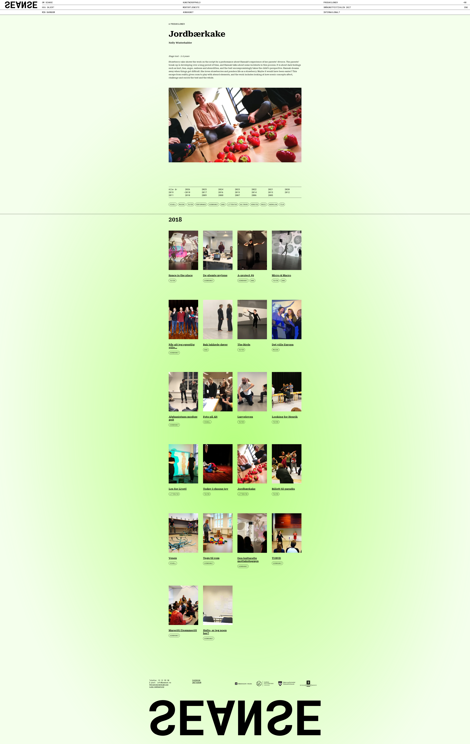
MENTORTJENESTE (191, 7)
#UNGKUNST (188, 12)
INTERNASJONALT (331, 12)
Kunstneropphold (191, 2)
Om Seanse (47, 2)
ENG (466, 7)
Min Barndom (48, 12)
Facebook (196, 680)
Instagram (196, 682)
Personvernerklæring (158, 684)
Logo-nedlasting (156, 687)
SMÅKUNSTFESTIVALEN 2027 (337, 7)
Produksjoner (330, 2)
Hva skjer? (48, 7)
